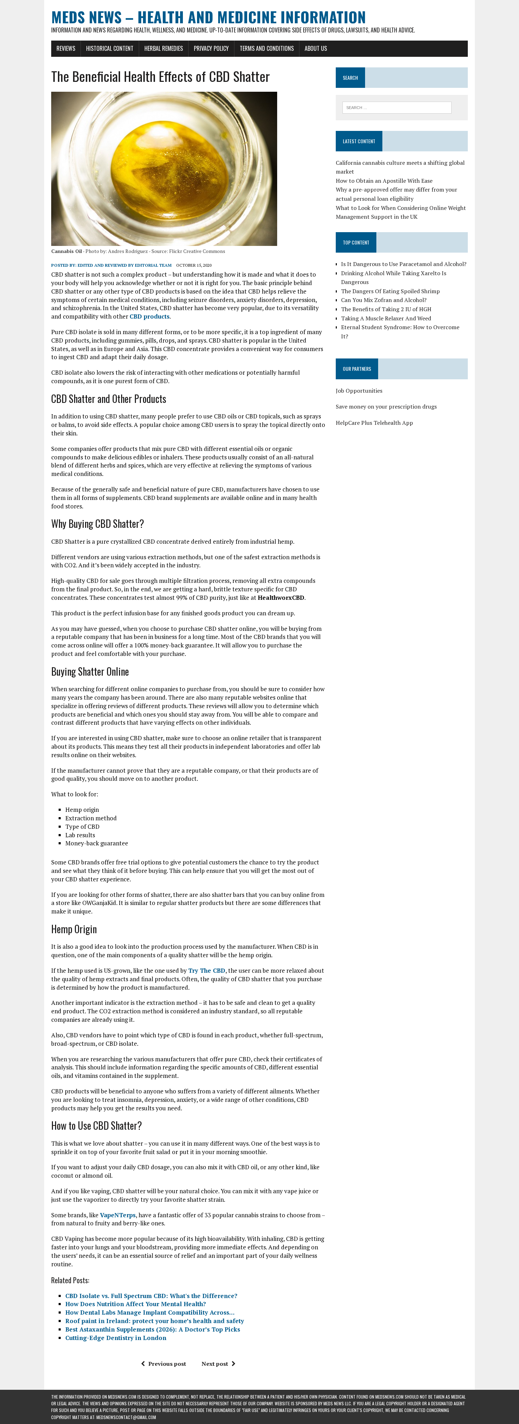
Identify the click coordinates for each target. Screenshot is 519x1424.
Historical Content (109, 48)
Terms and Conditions (267, 48)
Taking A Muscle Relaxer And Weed (386, 318)
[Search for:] (397, 107)
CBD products (149, 316)
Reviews (65, 48)
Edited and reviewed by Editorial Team (125, 265)
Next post (215, 1364)
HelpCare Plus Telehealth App (374, 423)
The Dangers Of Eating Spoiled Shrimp (390, 291)
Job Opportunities (359, 390)
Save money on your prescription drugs (386, 406)
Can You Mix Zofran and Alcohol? (383, 300)
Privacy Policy (211, 48)
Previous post (167, 1364)
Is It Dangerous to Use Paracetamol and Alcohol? (403, 264)
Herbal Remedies (163, 48)
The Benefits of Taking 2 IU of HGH (386, 309)
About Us (316, 48)
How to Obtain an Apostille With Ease (384, 181)
